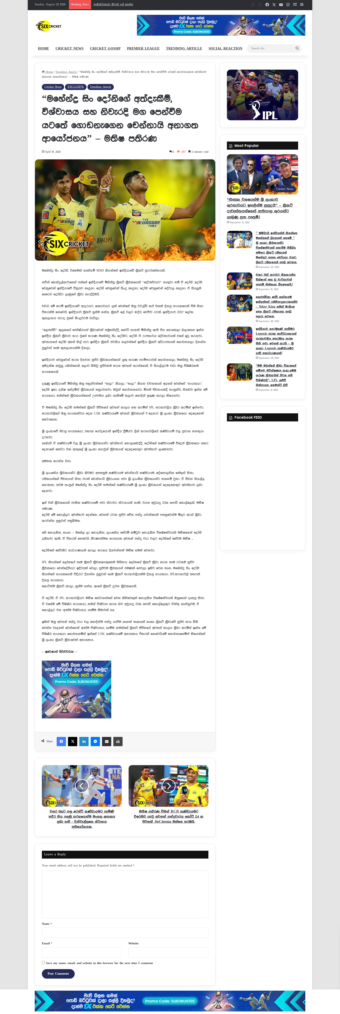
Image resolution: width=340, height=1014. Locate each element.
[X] (72, 741)
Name (47, 923)
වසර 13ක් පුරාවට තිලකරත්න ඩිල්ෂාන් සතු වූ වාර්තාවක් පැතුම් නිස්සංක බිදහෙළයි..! (276, 279)
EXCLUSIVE (76, 86)
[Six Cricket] (62, 25)
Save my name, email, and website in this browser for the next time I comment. (99, 963)
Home (43, 48)
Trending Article (184, 48)
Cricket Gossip (105, 48)
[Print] (118, 741)
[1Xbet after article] (125, 690)
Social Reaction (225, 48)
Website (133, 943)
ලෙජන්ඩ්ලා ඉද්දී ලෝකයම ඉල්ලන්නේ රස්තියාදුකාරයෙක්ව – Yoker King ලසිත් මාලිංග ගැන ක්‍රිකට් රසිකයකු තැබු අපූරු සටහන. (277, 306)
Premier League (143, 48)
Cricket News (69, 48)
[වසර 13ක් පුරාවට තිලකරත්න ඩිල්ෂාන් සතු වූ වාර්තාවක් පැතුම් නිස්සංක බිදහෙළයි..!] (239, 281)
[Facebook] (61, 741)
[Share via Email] (106, 741)
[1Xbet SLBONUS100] (170, 1001)
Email (47, 943)
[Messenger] (95, 741)
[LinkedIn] (84, 741)
